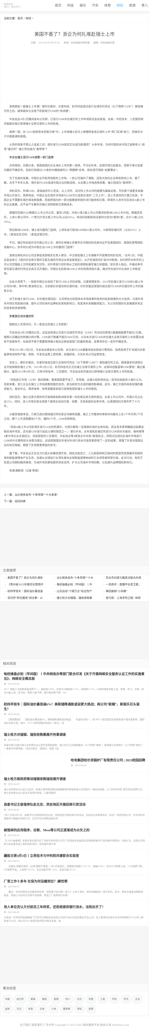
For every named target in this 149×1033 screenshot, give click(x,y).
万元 (19, 1008)
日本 (42, 1008)
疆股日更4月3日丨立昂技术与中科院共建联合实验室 (41, 856)
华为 (126, 999)
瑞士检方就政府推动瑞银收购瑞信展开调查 (35, 779)
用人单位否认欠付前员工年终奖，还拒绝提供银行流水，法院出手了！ (54, 907)
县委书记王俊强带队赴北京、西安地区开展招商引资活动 (45, 804)
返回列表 (20, 501)
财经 (120, 5)
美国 (33, 999)
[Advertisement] (74, 71)
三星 (102, 999)
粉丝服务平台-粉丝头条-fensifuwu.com (106, 1024)
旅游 (132, 5)
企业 (137, 999)
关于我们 (25, 1024)
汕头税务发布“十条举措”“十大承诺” (36, 494)
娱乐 (83, 5)
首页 (58, 5)
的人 (67, 999)
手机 (114, 999)
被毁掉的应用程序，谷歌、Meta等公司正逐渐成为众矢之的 (47, 830)
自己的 (20, 999)
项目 (79, 1008)
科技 (70, 5)
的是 (91, 999)
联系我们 (37, 1024)
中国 (7, 999)
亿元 (79, 999)
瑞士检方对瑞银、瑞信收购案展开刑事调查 (35, 734)
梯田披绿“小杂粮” (116, 591)
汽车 (95, 5)
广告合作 (48, 1024)
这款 (7, 1008)
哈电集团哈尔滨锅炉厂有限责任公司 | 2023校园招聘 (108, 760)
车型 (30, 1008)
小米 (53, 1008)
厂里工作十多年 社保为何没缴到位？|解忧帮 (36, 881)
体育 (107, 5)
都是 (44, 999)
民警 (91, 1008)
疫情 (56, 999)
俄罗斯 (66, 1008)
